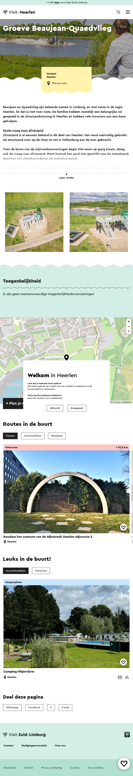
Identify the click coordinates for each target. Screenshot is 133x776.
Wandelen (57, 436)
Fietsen (10, 436)
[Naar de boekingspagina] (120, 677)
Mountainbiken (32, 436)
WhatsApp (12, 707)
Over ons (60, 745)
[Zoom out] (128, 326)
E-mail (65, 707)
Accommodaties (15, 570)
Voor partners (95, 767)
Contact (8, 745)
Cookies (74, 767)
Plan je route (59, 83)
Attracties (41, 570)
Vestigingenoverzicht (34, 745)
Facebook (34, 707)
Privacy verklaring (51, 767)
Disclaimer (10, 767)
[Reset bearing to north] (128, 331)
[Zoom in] (128, 321)
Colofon (28, 767)
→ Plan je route (19, 403)
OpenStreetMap (113, 402)
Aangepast (76, 408)
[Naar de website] (127, 677)
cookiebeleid (56, 398)
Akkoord (55, 408)
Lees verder (66, 177)
